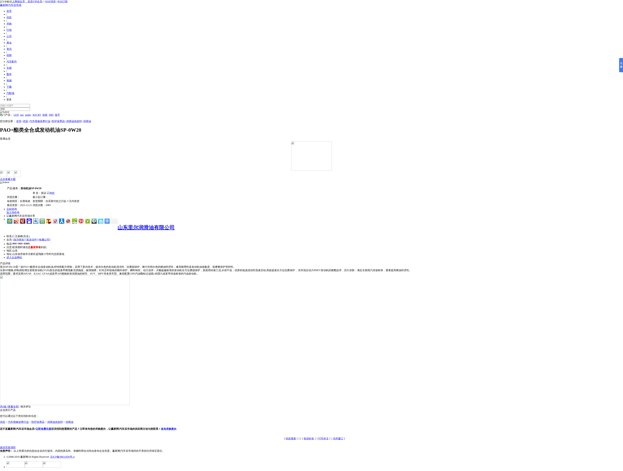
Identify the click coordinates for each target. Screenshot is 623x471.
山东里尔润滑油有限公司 (146, 227)
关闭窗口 (338, 438)
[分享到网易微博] (55, 221)
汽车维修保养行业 (40, 121)
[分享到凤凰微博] (68, 221)
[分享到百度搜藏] (29, 221)
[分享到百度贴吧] (35, 221)
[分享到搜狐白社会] (100, 221)
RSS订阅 (62, 1)
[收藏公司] (44, 239)
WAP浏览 (50, 1)
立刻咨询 (11, 209)
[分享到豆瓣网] (42, 221)
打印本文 (323, 438)
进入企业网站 (14, 257)
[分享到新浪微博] (16, 221)
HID (51, 115)
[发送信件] (32, 239)
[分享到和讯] (22, 221)
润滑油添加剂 (74, 121)
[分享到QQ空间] (9, 221)
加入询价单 (12, 212)
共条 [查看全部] (9, 406)
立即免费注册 (43, 428)
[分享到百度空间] (74, 221)
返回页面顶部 (8, 447)
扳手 (57, 115)
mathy (28, 115)
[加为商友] (19, 239)
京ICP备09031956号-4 (62, 456)
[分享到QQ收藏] (94, 221)
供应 (25, 121)
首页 (9, 11)
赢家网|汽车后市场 (10, 5)
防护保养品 (58, 121)
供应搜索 (291, 438)
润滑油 (87, 121)
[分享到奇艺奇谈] (87, 221)
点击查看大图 (8, 179)
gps (22, 115)
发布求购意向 (169, 428)
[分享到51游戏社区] (81, 221)
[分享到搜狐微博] (48, 221)
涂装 (45, 115)
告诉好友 (309, 438)
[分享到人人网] (61, 221)
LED (16, 115)
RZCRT (37, 115)
